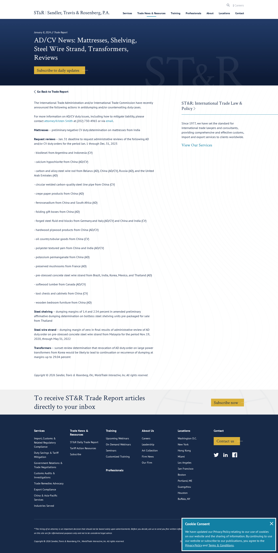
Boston (182, 474)
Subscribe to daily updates (58, 70)
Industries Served (44, 505)
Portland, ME (185, 480)
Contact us (225, 440)
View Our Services (197, 145)
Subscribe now (226, 402)
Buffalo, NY (184, 499)
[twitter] (217, 455)
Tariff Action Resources (83, 448)
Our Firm (147, 462)
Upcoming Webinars (117, 438)
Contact (239, 13)
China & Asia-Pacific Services (45, 497)
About (210, 13)
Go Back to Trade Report (52, 91)
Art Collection (150, 450)
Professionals (193, 13)
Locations (224, 13)
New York (183, 444)
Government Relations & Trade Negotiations (48, 465)
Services (127, 13)
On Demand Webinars (118, 444)
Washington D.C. (187, 438)
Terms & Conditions (221, 545)
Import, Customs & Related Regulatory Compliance (45, 442)
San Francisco (185, 468)
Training (175, 13)
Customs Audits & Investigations (44, 475)
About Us (148, 431)
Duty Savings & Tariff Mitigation (46, 455)
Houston (183, 493)
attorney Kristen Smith (58, 121)
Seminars (111, 450)
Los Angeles (184, 462)
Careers (239, 5)
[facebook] (236, 455)
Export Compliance (45, 489)
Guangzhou (184, 487)
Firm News (148, 456)
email (109, 121)
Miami (181, 456)
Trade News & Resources (151, 13)
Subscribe (75, 454)
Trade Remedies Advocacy (49, 483)
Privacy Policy (193, 545)
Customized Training (118, 456)
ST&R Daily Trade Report (84, 442)
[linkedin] (226, 455)
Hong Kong (184, 450)
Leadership (148, 444)
